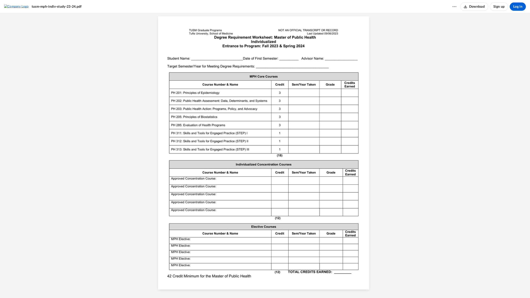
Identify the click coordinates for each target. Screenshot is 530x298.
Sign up (499, 6)
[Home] (16, 6)
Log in (517, 6)
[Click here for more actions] (454, 6)
